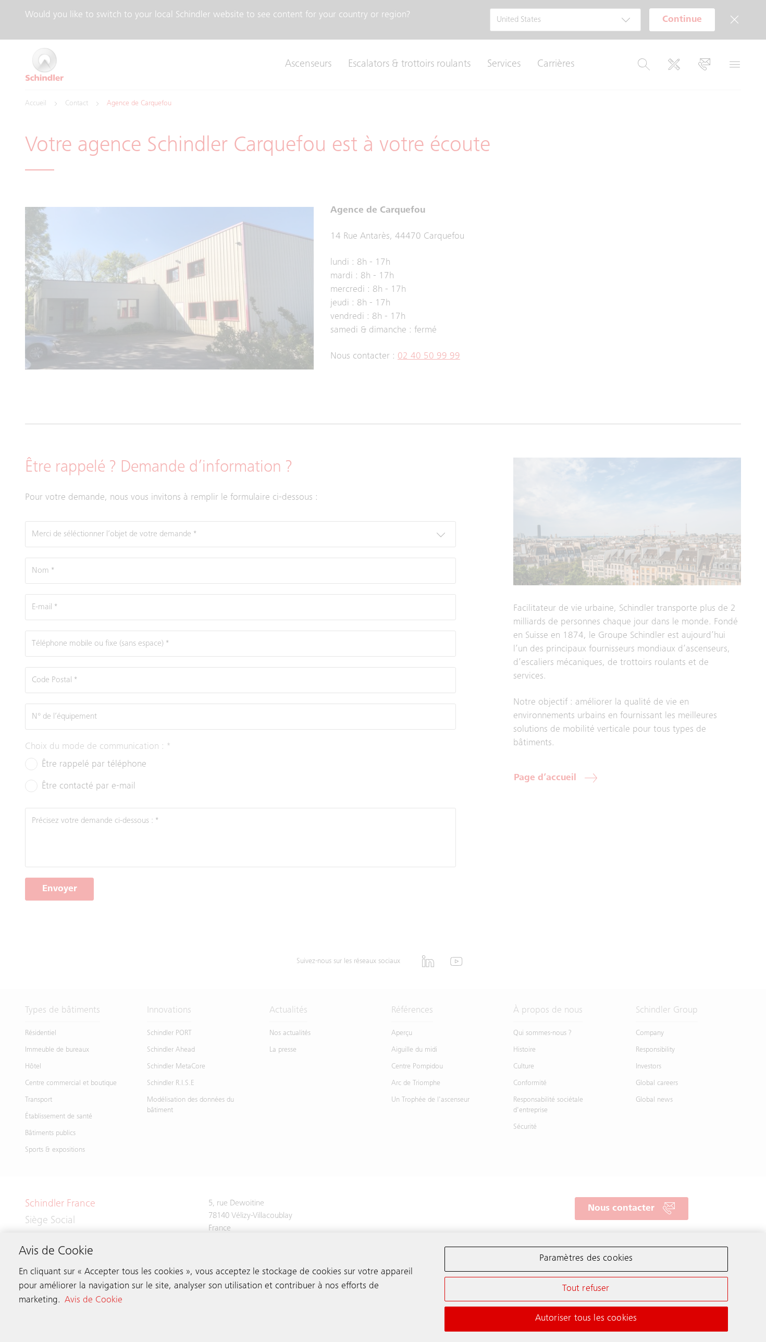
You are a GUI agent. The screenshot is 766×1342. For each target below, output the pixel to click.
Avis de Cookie (93, 1300)
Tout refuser (585, 1289)
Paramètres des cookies (586, 1258)
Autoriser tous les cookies (586, 1318)
